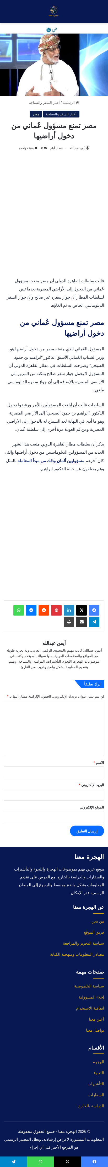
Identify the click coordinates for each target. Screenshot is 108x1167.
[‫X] (81, 610)
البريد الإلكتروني (91, 785)
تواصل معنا (95, 1030)
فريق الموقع (94, 932)
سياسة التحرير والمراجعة (83, 943)
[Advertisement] (54, 215)
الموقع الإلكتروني (92, 807)
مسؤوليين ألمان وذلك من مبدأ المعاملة (51, 460)
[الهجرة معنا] (54, 11)
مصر (36, 114)
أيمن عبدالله (77, 148)
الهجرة (98, 1061)
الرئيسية (69, 102)
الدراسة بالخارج (91, 1106)
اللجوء (99, 1073)
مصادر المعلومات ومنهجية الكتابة (77, 954)
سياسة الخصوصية (89, 986)
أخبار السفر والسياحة (44, 102)
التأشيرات (96, 1084)
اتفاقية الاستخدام (90, 1008)
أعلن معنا (96, 1019)
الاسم (98, 762)
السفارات (96, 1095)
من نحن (97, 921)
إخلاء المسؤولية (91, 997)
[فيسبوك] (94, 610)
